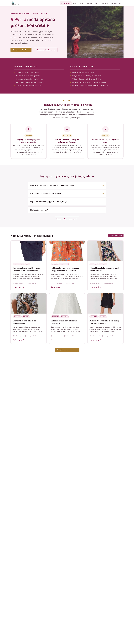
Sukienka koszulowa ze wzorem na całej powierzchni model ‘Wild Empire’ (65, 271)
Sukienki (89, 3)
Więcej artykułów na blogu (66, 219)
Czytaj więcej (17, 287)
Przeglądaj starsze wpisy (65, 350)
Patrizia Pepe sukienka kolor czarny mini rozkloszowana (104, 322)
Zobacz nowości (114, 235)
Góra (96, 3)
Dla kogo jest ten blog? (39, 210)
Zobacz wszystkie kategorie (45, 50)
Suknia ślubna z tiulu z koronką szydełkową (64, 322)
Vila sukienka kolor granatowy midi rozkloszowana (104, 269)
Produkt (81, 3)
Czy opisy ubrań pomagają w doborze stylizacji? (48, 202)
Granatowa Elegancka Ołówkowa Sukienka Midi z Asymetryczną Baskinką (26, 271)
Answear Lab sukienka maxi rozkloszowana (24, 322)
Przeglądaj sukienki (19, 50)
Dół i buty (105, 3)
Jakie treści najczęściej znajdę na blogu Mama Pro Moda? (52, 185)
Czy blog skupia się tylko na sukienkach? (46, 193)
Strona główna (66, 3)
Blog (74, 3)
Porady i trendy (116, 3)
